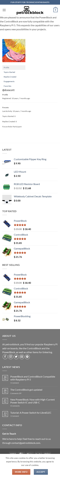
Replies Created (10, 77)
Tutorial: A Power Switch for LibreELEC (30, 412)
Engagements (9, 81)
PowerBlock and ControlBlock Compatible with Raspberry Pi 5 (32, 378)
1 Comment (19, 383)
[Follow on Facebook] (5, 356)
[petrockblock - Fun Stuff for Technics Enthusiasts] (30, 10)
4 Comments (19, 406)
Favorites (7, 86)
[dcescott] (13, 52)
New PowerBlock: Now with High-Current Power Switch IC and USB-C (32, 401)
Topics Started (9, 72)
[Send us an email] (21, 356)
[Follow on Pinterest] (27, 356)
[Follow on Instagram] (10, 356)
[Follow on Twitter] (16, 356)
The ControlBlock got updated (26, 389)
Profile (6, 67)
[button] (4, 10)
